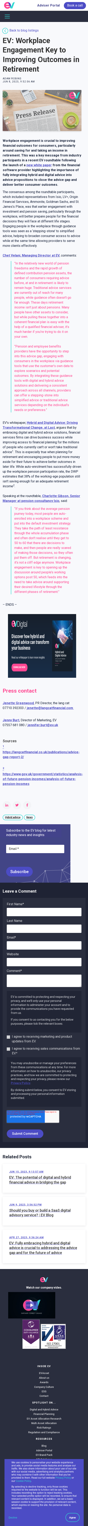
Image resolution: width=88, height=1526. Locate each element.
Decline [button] (13, 1517)
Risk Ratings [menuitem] (44, 1427)
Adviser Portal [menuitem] (48, 5)
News (29, 817)
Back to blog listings (24, 30)
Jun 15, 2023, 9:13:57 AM (26, 1171)
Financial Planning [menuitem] (44, 1414)
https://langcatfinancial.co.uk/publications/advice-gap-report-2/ (41, 752)
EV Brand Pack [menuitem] (44, 1455)
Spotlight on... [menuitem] (44, 1402)
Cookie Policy (23, 1480)
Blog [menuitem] (44, 1445)
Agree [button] (72, 1517)
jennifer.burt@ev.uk (43, 725)
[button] (32, 1305)
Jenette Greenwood (18, 703)
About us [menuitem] (44, 1377)
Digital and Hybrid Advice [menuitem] (44, 1409)
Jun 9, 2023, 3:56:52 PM (25, 1204)
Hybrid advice (12, 817)
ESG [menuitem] (44, 1391)
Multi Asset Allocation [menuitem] (44, 1423)
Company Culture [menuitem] (44, 1387)
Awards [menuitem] (44, 1382)
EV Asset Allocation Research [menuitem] (44, 1418)
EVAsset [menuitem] (44, 1373)
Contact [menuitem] (44, 1396)
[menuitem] (75, 5)
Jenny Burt (11, 720)
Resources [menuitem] (44, 1438)
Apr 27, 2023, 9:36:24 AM (26, 1237)
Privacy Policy (63, 1477)
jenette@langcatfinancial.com (50, 708)
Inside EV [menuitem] (44, 1366)
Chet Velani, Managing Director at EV (31, 255)
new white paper (39, 165)
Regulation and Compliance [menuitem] (44, 1432)
